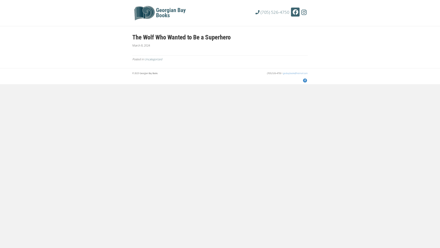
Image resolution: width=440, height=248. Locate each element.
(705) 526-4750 (274, 12)
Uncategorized (153, 59)
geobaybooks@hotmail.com (295, 73)
